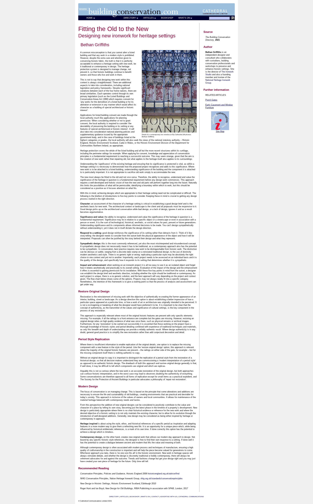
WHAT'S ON (184, 18)
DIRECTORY (130, 18)
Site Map (220, 131)
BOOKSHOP (167, 18)
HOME (89, 18)
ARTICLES (148, 18)
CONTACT (155, 496)
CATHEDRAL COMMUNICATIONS (191, 496)
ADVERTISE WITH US (168, 496)
